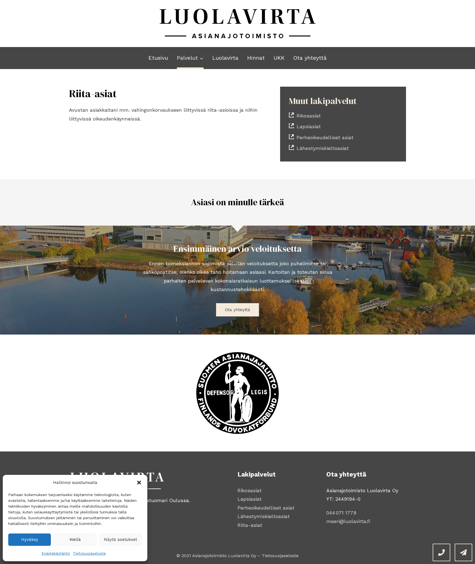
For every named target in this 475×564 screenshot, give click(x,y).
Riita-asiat (250, 525)
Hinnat (256, 57)
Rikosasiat (250, 490)
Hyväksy (29, 539)
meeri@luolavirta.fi (348, 521)
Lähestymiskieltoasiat (264, 516)
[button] (139, 482)
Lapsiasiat (250, 499)
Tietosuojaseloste (89, 553)
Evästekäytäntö (56, 553)
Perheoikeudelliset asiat (266, 508)
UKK (279, 57)
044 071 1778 (341, 513)
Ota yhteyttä (310, 57)
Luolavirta (225, 57)
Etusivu (158, 57)
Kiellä (75, 539)
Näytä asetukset (120, 539)
